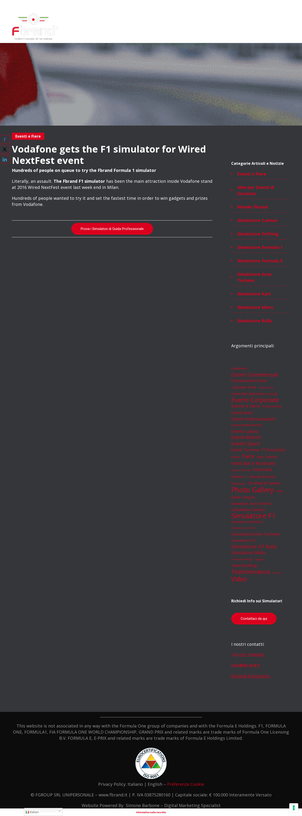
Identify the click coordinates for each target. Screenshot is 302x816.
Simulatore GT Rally (254, 546)
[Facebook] (248, 5)
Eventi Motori (246, 437)
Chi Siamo (96, 27)
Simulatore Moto (255, 307)
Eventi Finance (272, 406)
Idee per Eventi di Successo (255, 190)
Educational (266, 387)
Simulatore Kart (254, 294)
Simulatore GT (243, 540)
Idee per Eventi (241, 470)
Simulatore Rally (254, 320)
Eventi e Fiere (251, 174)
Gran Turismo (266, 457)
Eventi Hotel (241, 412)
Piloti (279, 491)
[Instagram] (258, 5)
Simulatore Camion (257, 220)
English (155, 784)
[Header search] (288, 16)
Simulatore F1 (253, 516)
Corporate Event (243, 387)
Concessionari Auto (249, 380)
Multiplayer (238, 483)
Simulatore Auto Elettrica (251, 503)
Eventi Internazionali (253, 419)
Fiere (248, 456)
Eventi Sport (245, 443)
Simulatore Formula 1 (260, 247)
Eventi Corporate (255, 400)
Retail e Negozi (243, 497)
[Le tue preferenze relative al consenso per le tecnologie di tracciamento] (293, 807)
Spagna (259, 559)
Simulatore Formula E (260, 261)
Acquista (148, 27)
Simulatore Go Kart (243, 528)
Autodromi (239, 368)
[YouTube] (290, 5)
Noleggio (115, 27)
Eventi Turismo (245, 449)
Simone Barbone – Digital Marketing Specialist (173, 805)
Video (239, 579)
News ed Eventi (200, 27)
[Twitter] (279, 5)
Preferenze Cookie (185, 784)
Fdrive (235, 457)
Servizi (132, 27)
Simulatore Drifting (258, 234)
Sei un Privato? (244, 27)
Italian (34, 812)
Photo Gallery (252, 490)
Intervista (262, 469)
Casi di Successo (172, 27)
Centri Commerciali (254, 374)
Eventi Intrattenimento (246, 425)
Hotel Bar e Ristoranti (253, 463)
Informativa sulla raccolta (151, 812)
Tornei (276, 572)
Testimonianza (250, 572)
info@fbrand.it (245, 665)
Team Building (244, 565)
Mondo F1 (239, 476)
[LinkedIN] (269, 5)
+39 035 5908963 (247, 655)
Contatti (223, 27)
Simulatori (77, 27)
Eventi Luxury (245, 431)
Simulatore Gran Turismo (254, 277)
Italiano (135, 784)
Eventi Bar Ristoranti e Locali (254, 393)
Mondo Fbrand (252, 207)
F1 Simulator (273, 449)
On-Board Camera (264, 483)
